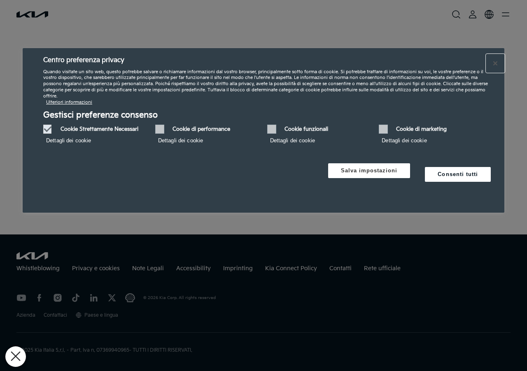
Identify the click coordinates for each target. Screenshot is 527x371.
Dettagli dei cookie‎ (68, 140)
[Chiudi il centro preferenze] (495, 63)
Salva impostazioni (369, 170)
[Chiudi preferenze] (15, 356)
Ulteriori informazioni (69, 102)
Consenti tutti (458, 174)
